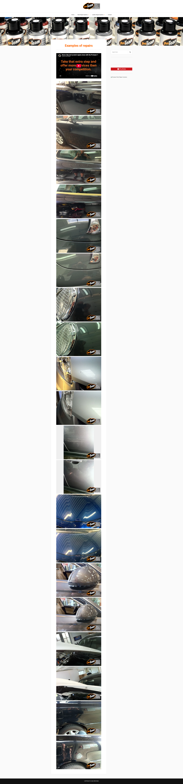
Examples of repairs (79, 45)
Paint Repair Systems (82, 14)
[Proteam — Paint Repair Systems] (91, 6)
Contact (110, 14)
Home (72, 14)
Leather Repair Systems (97, 14)
